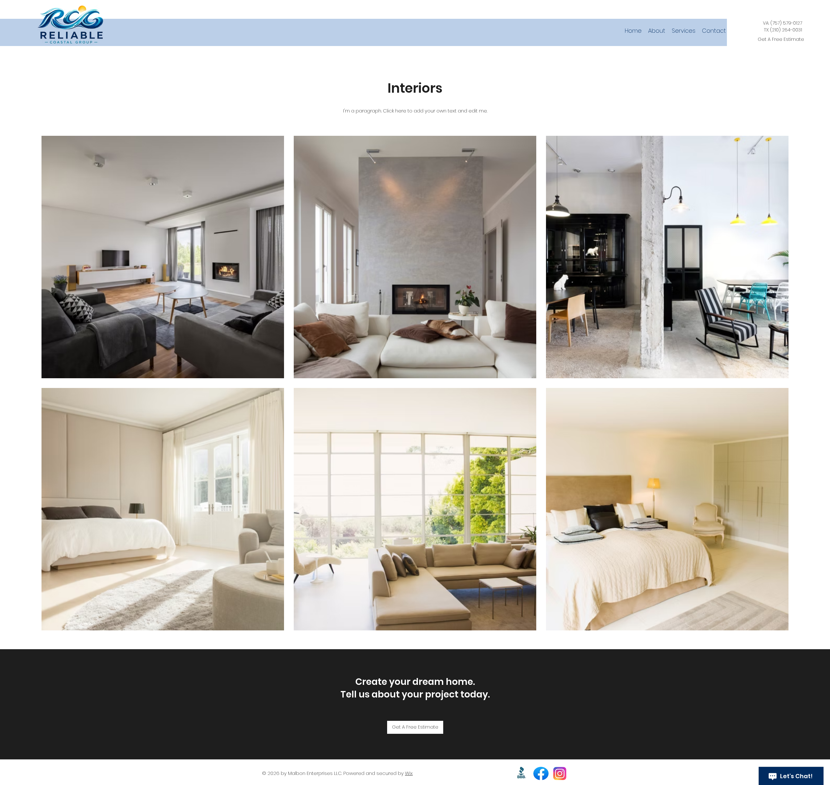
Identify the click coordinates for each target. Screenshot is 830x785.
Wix (409, 773)
